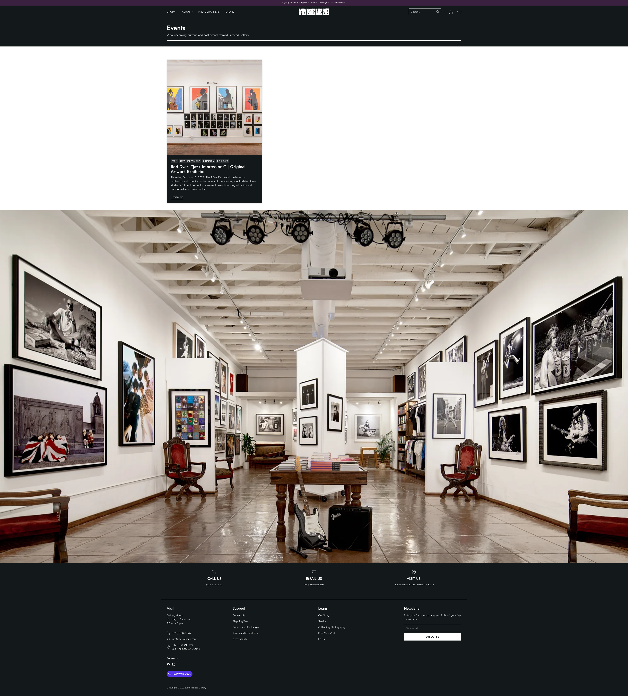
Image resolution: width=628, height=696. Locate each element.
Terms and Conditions (245, 633)
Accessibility (240, 639)
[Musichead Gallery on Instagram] (174, 665)
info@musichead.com (314, 584)
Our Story (323, 615)
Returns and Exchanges (246, 627)
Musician (208, 161)
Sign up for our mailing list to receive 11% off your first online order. (314, 2)
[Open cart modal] (459, 12)
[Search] (437, 11)
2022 (174, 161)
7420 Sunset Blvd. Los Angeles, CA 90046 (186, 647)
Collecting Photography (331, 627)
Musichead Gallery (196, 687)
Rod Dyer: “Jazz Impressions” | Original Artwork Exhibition (208, 169)
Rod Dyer (222, 161)
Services (323, 621)
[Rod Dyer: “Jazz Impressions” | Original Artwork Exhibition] (214, 107)
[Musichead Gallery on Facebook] (168, 665)
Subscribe (432, 637)
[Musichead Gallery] (314, 12)
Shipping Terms (242, 621)
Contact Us (239, 615)
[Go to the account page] (451, 12)
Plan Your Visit (326, 633)
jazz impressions (190, 161)
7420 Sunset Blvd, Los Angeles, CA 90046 (413, 584)
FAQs (321, 639)
